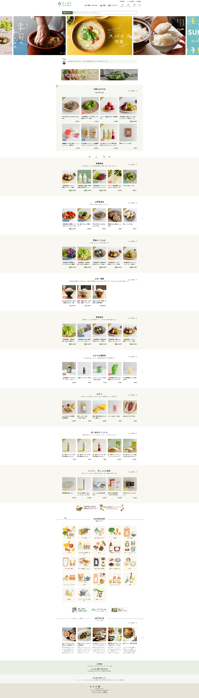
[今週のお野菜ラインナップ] (112, 507)
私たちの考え (90, 680)
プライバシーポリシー (97, 692)
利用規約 (105, 692)
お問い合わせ (104, 669)
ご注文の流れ (90, 666)
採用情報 (122, 680)
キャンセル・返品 (108, 666)
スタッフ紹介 (115, 680)
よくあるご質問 (95, 669)
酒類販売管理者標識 (106, 671)
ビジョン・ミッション (80, 680)
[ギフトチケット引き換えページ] (99, 609)
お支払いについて (98, 666)
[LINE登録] (80, 609)
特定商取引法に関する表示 (94, 671)
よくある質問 (130, 1)
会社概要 (138, 1)
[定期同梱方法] (87, 507)
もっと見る (131, 90)
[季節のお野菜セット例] (119, 609)
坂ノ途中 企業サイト (99, 677)
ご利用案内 (122, 1)
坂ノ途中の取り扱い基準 (105, 680)
